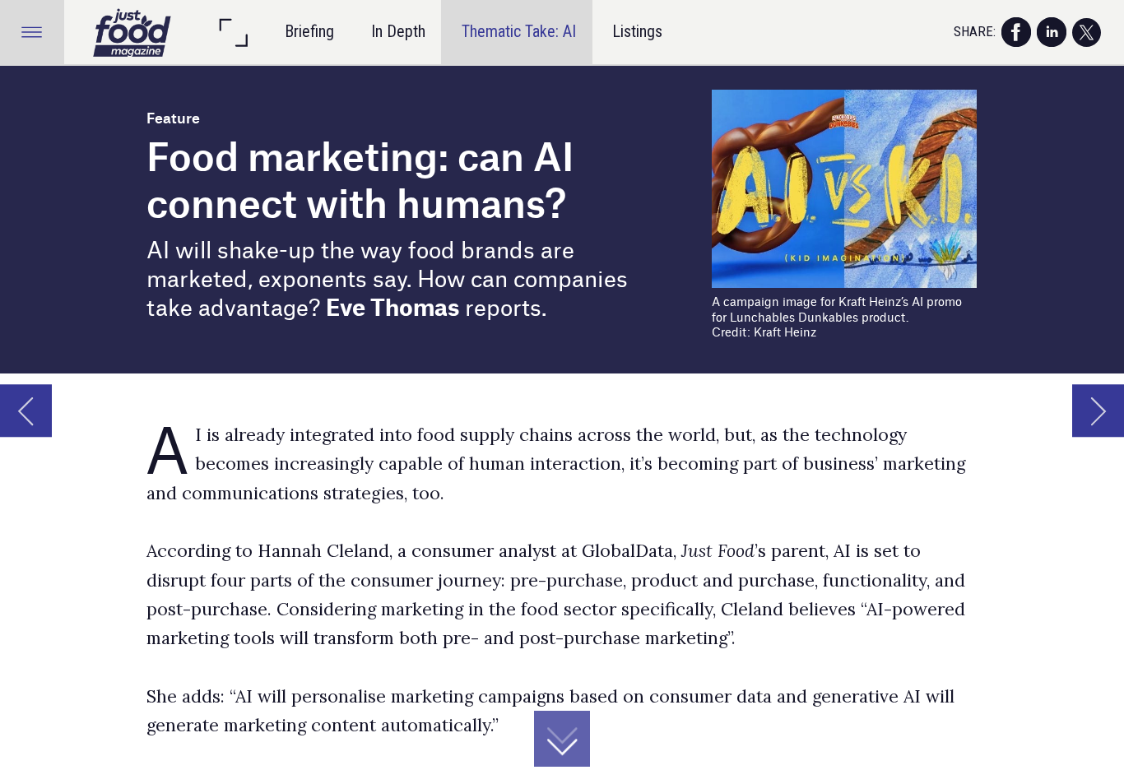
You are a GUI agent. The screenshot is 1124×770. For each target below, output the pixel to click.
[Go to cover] (132, 32)
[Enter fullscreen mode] (233, 32)
